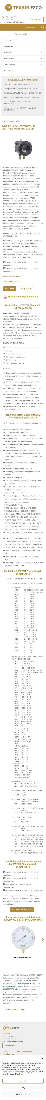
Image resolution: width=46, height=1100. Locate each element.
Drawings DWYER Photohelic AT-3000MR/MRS (23, 890)
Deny (23, 1088)
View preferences (23, 1094)
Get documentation (22, 910)
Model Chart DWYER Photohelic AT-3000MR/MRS (22, 97)
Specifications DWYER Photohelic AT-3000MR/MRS (22, 93)
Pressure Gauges (13, 121)
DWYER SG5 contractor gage (23, 957)
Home (3, 121)
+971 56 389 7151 (11, 17)
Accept (23, 1081)
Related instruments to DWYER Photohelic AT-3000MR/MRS (20, 109)
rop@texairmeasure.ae (15, 22)
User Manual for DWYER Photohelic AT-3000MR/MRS (18, 103)
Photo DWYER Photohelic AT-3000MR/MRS (20, 84)
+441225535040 (24, 983)
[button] (42, 1058)
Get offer (9, 289)
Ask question (35, 20)
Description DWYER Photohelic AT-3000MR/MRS (21, 89)
